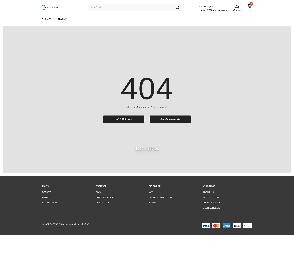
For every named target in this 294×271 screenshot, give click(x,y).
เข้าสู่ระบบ (237, 10)
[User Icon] (237, 5)
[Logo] (62, 7)
